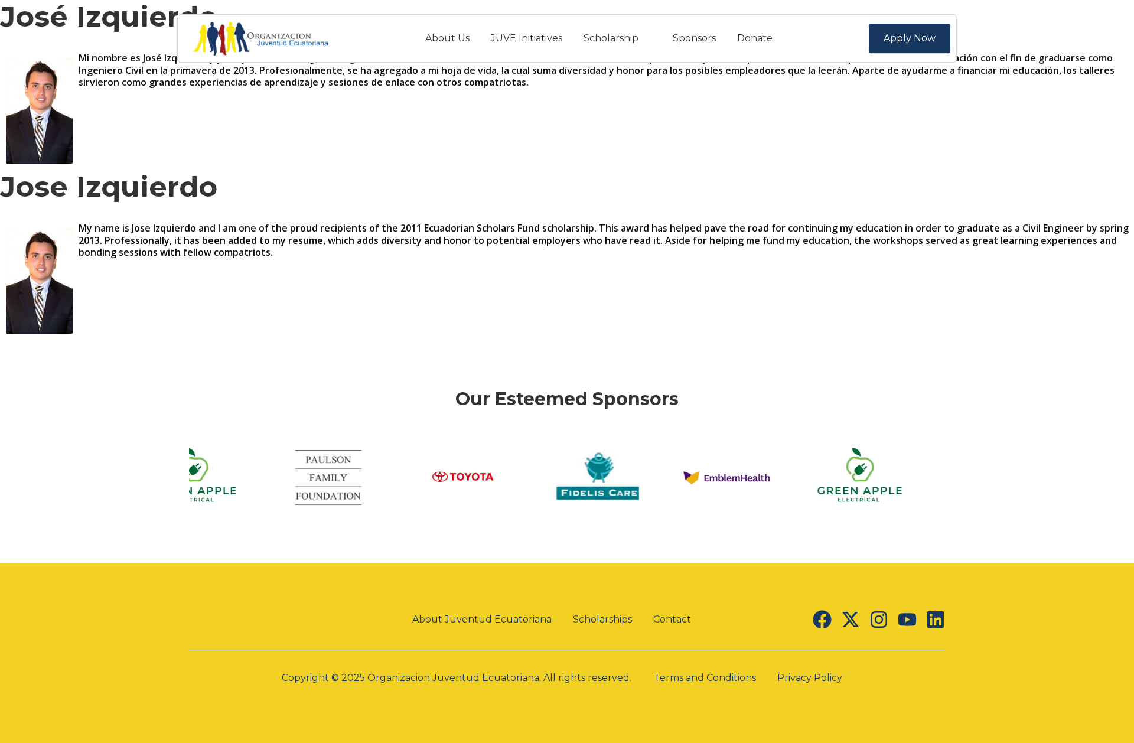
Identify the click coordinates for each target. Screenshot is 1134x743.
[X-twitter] (850, 619)
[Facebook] (822, 619)
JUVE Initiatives (526, 38)
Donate (755, 38)
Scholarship (611, 38)
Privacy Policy (809, 677)
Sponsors (694, 38)
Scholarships (602, 619)
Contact (672, 619)
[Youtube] (907, 619)
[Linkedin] (935, 619)
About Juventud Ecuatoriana (482, 619)
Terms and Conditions (705, 677)
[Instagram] (878, 619)
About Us (447, 38)
